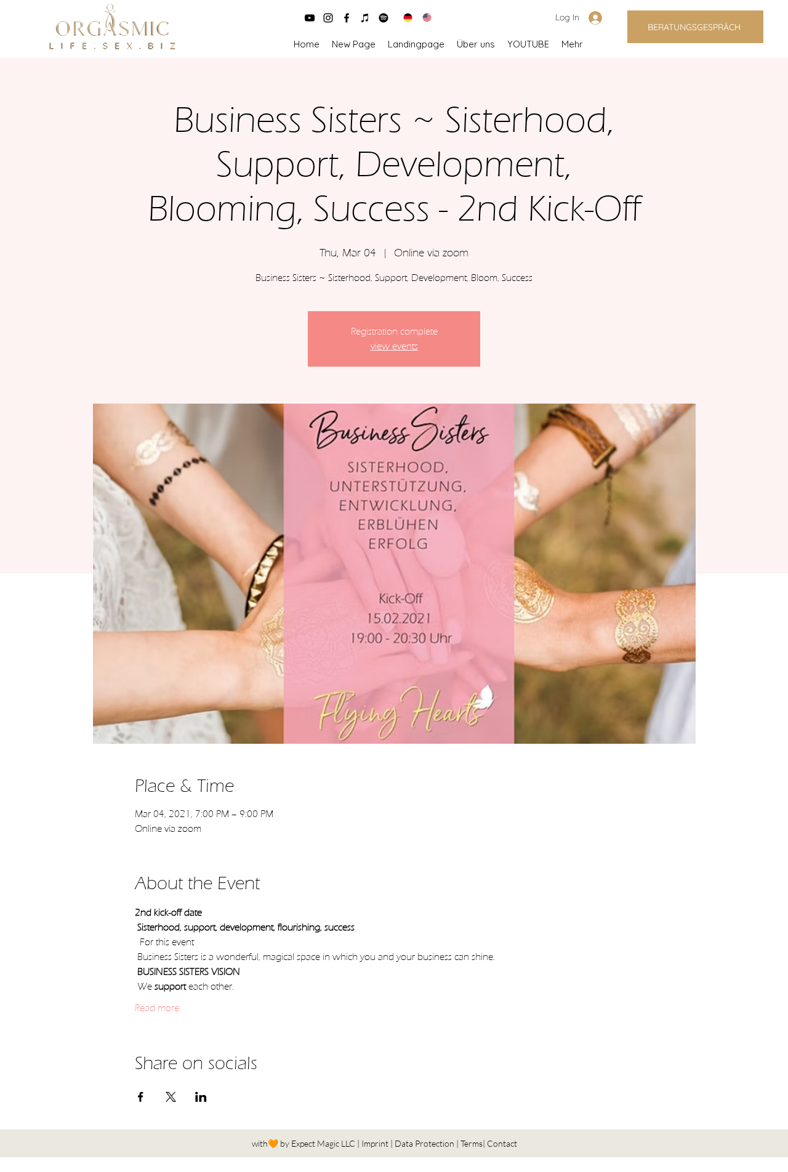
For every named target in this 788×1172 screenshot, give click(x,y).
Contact (502, 1143)
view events (394, 346)
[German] (404, 17)
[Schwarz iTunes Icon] (365, 18)
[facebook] (346, 18)
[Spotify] (383, 18)
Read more (157, 1008)
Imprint (375, 1143)
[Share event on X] (171, 1097)
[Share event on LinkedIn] (201, 1097)
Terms (471, 1143)
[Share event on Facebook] (141, 1097)
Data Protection (425, 1143)
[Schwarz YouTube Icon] (310, 18)
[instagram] (328, 18)
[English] (422, 17)
